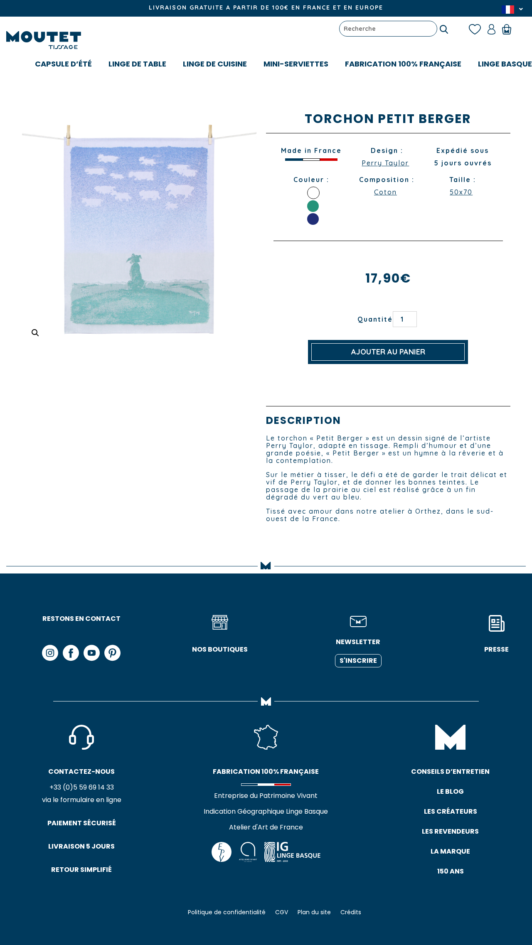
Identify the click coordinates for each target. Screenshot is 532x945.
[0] (510, 28)
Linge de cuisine (215, 64)
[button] (35, 332)
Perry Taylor (385, 163)
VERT (313, 206)
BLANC (313, 193)
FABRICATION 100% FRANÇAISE (403, 64)
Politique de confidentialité (227, 912)
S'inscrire (358, 660)
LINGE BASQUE (505, 64)
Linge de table (137, 64)
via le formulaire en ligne (81, 800)
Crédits (350, 912)
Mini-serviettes (296, 64)
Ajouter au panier (388, 352)
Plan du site (314, 912)
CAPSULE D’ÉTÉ (63, 64)
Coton (385, 192)
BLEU (313, 219)
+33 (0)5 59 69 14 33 (81, 787)
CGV (281, 912)
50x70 (461, 192)
